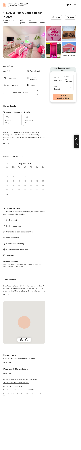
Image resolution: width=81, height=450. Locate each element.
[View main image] (24, 42)
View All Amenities (20, 92)
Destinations (12, 394)
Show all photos (69, 55)
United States (21, 394)
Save (72, 17)
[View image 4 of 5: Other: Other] (53, 50)
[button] (43, 190)
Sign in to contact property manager (16, 382)
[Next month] (43, 163)
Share (57, 17)
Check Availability (63, 97)
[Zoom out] (26, 339)
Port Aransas (36, 394)
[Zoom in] (21, 339)
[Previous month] (7, 163)
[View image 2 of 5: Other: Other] (53, 33)
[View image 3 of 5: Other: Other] (69, 33)
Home (5, 394)
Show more (7, 144)
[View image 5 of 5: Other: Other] (69, 50)
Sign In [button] (68, 5)
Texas (29, 394)
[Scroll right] (44, 119)
